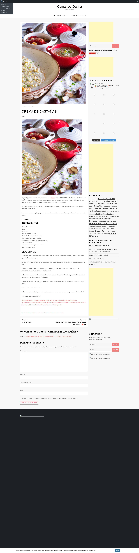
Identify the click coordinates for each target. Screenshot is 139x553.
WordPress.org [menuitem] (4, 4)
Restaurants (98, 226)
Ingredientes (103, 214)
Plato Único (113, 221)
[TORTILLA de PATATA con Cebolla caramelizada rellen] (94, 114)
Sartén (91, 228)
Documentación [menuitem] (5, 6)
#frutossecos (49, 305)
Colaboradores (107, 206)
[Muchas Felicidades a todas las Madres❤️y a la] (94, 123)
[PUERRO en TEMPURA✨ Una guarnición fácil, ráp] (113, 133)
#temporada (40, 300)
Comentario (24, 351)
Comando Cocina (69, 6)
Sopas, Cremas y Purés (29, 313)
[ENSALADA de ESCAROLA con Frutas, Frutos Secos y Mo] (104, 104)
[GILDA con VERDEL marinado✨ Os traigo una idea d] (104, 123)
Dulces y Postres (102, 208)
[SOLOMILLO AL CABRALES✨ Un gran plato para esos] (104, 133)
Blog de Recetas (78, 15)
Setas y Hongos (97, 228)
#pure (48, 302)
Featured (108, 211)
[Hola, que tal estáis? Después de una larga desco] (94, 104)
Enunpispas (101, 211)
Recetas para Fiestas (52, 313)
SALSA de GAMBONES (96, 258)
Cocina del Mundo (99, 203)
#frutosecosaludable (74, 302)
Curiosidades (114, 206)
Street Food (110, 231)
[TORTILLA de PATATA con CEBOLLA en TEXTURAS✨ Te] (113, 104)
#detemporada (57, 305)
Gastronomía (115, 211)
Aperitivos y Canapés (106, 199)
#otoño (52, 300)
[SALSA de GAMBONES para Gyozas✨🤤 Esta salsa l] (113, 123)
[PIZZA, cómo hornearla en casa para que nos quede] (113, 114)
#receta (53, 197)
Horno (97, 214)
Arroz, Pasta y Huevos (98, 201)
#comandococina (32, 300)
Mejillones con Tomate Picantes (98, 255)
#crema (44, 302)
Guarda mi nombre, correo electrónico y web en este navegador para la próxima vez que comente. (50, 398)
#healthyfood (41, 305)
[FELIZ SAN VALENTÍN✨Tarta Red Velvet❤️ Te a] (104, 114)
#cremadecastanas (71, 300)
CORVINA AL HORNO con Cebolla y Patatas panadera (102, 263)
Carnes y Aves (112, 201)
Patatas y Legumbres (103, 218)
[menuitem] (1, 1)
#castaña (83, 302)
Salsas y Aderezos (108, 226)
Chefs (91, 203)
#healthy (34, 305)
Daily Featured (92, 208)
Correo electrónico (25, 382)
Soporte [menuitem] (3, 10)
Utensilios (106, 233)
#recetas (24, 300)
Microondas (98, 216)
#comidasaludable (27, 305)
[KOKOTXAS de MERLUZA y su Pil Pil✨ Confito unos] (104, 94)
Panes (103, 216)
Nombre (22, 374)
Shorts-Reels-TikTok (108, 228)
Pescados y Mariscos (97, 221)
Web (21, 390)
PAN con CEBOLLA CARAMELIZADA (100, 246)
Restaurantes (92, 226)
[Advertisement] (101, 32)
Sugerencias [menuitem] (4, 12)
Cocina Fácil (98, 206)
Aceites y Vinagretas (93, 198)
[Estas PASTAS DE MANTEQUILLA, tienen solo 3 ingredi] (113, 94)
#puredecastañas (27, 302)
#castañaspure (64, 302)
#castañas (47, 300)
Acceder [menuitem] (5, 1)
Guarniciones (92, 214)
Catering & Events (60, 15)
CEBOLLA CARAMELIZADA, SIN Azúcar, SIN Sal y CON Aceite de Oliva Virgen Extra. (103, 250)
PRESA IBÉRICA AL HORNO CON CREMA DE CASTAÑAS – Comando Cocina (49, 336)
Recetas (41, 313)
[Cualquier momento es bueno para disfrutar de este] (94, 133)
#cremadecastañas (60, 300)
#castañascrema (55, 302)
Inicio (62, 313)
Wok (99, 236)
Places (107, 221)
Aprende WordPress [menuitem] (6, 8)
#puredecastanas (37, 302)
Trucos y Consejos (98, 233)
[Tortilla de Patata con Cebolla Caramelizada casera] (94, 94)
